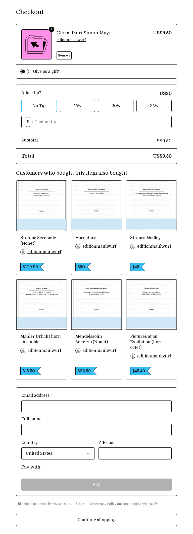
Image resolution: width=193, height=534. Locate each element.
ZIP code (107, 442)
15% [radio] (77, 106)
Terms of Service (136, 504)
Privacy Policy (105, 504)
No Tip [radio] (38, 106)
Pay (96, 484)
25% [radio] (154, 106)
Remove (64, 55)
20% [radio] (116, 106)
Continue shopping (97, 520)
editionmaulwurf (71, 40)
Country (29, 442)
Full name (31, 419)
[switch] (24, 71)
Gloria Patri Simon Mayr (84, 32)
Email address (35, 395)
